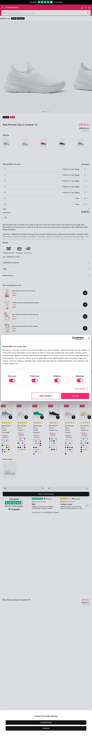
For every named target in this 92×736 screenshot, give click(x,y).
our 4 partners (15, 350)
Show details (80, 389)
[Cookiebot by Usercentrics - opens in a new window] (74, 338)
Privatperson (46, 722)
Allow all (75, 396)
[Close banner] (88, 338)
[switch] (35, 381)
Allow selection (45, 396)
